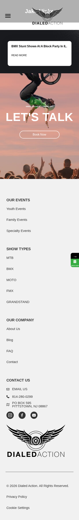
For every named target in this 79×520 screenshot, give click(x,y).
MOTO (11, 280)
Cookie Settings (18, 508)
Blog (9, 340)
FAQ (9, 351)
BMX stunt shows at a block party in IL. (39, 46)
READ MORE (19, 55)
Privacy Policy (16, 497)
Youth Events (16, 209)
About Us (13, 329)
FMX (9, 291)
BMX (10, 269)
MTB (9, 258)
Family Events (16, 220)
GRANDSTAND (17, 302)
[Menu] (8, 16)
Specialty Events (18, 231)
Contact (12, 362)
